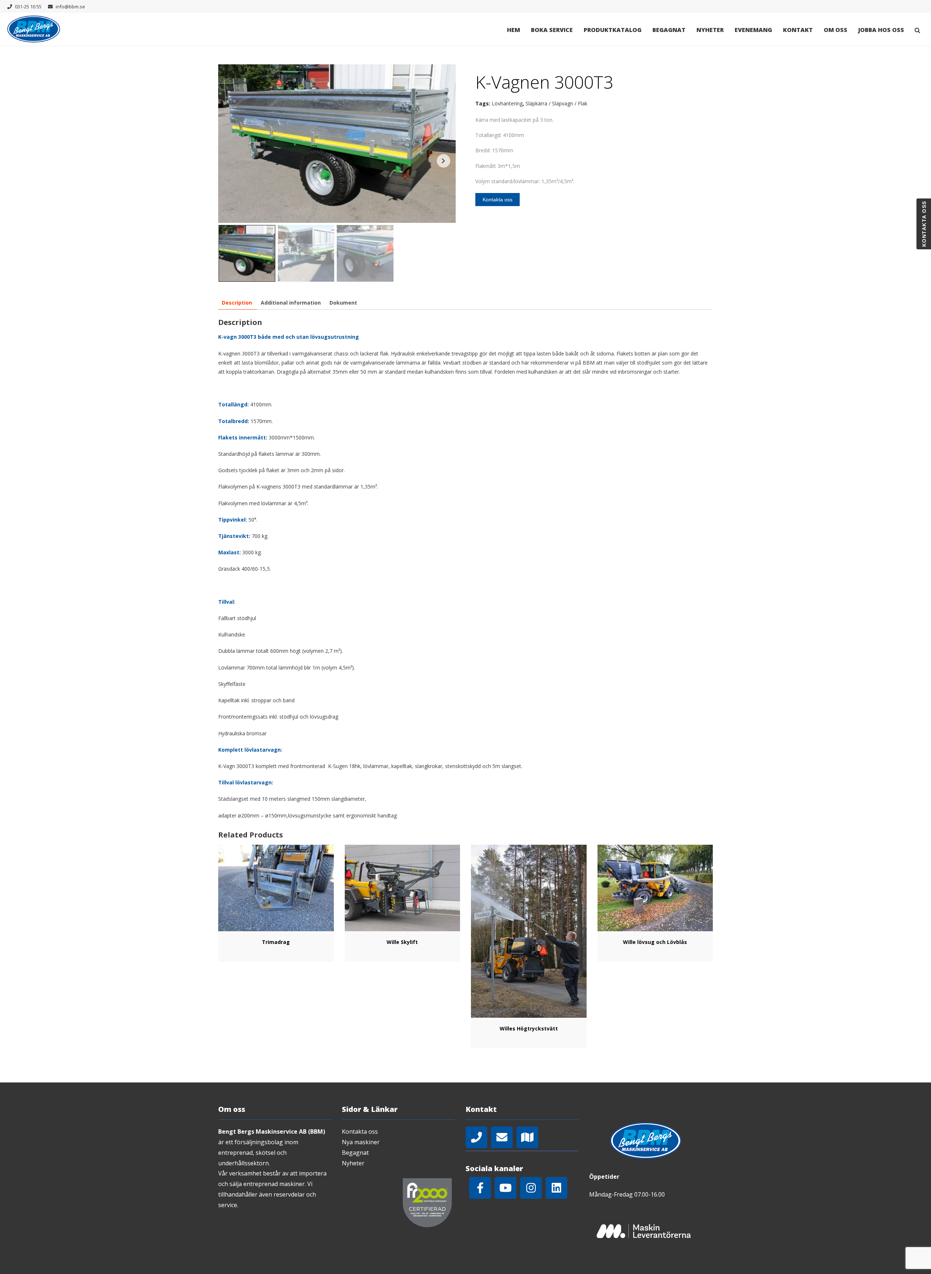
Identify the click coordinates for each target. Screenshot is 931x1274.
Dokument (343, 302)
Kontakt (798, 30)
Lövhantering (507, 103)
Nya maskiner (361, 1142)
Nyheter (710, 30)
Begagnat (669, 30)
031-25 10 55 (28, 6)
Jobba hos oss (881, 30)
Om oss (835, 30)
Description (237, 302)
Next (443, 161)
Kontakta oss (497, 199)
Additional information (291, 302)
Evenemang (753, 30)
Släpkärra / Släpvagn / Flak (556, 103)
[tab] (236, 303)
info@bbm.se (70, 6)
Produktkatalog (613, 30)
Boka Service (552, 30)
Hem (513, 30)
